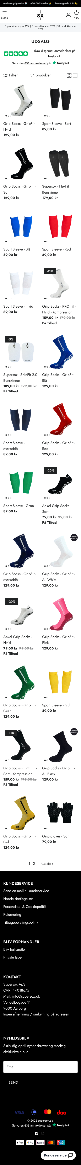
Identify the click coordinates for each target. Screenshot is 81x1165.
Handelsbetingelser (18, 898)
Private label (12, 957)
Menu (4, 17)
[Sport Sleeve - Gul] (60, 682)
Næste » (47, 863)
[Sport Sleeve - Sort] (60, 101)
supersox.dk (45, 1120)
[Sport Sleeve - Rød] (60, 226)
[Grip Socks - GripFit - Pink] (60, 614)
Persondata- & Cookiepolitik (25, 906)
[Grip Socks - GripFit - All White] (60, 551)
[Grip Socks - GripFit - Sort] (21, 163)
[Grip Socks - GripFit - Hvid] (21, 101)
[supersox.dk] (40, 15)
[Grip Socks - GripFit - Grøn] (21, 682)
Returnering (12, 914)
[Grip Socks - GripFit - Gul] (21, 813)
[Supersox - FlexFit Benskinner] (60, 163)
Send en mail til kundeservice (26, 891)
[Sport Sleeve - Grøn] (21, 483)
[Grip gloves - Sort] (60, 813)
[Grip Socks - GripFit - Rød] (60, 420)
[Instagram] (42, 1133)
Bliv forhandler (14, 949)
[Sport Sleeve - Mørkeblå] (21, 420)
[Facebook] (36, 1133)
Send (13, 1082)
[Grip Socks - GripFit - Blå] (60, 352)
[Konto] (67, 15)
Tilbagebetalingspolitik (20, 922)
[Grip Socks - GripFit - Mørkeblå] (21, 551)
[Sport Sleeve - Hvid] (21, 283)
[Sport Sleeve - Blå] (21, 226)
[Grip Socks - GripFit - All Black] (60, 745)
